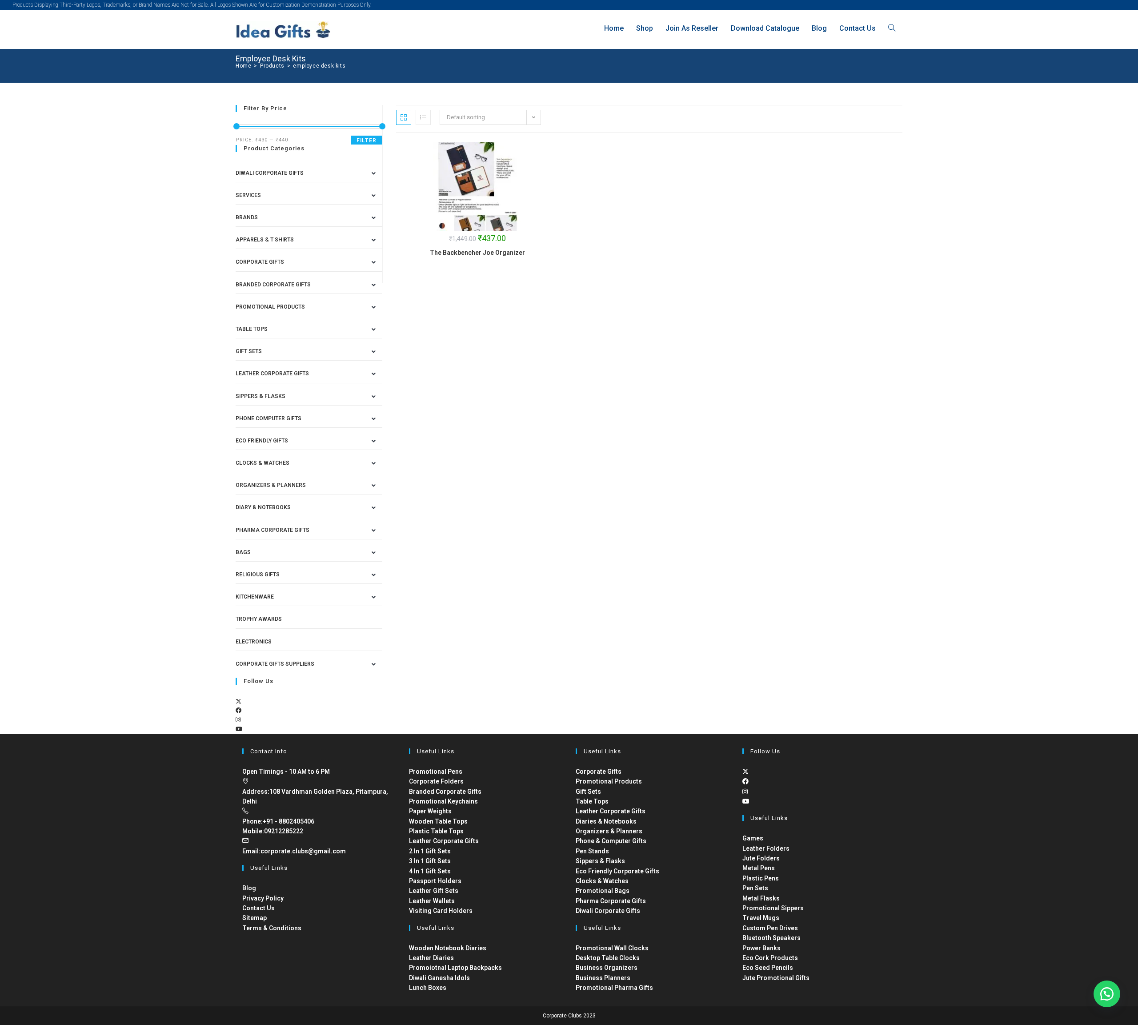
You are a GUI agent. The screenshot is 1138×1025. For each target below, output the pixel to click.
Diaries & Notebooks (606, 821)
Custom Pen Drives (770, 928)
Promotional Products (270, 307)
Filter (367, 140)
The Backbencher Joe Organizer (477, 252)
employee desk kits (319, 66)
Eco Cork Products (770, 957)
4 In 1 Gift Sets (430, 871)
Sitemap (254, 917)
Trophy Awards (259, 619)
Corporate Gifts (260, 262)
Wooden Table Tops (438, 821)
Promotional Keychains (443, 801)
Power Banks (761, 948)
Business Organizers (606, 967)
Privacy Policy (263, 898)
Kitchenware (255, 597)
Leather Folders (765, 848)
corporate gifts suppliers (275, 664)
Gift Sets (249, 351)
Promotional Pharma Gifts (614, 987)
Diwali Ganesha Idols (439, 977)
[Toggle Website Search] (892, 28)
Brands (247, 217)
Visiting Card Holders (441, 910)
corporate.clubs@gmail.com (303, 851)
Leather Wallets (432, 900)
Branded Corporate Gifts (445, 791)
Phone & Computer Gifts (611, 840)
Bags (243, 552)
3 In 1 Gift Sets (430, 860)
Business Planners (603, 977)
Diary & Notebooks (263, 507)
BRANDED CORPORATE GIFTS (273, 284)
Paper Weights (430, 811)
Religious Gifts (258, 574)
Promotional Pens (435, 771)
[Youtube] (239, 729)
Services (248, 195)
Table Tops (252, 329)
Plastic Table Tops (436, 831)
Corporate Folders (436, 781)
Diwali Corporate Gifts (270, 173)
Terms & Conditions (271, 928)
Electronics (254, 642)
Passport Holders (435, 880)
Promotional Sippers (773, 908)
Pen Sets (755, 888)
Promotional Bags (602, 890)
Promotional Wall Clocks (612, 948)
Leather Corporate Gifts (272, 373)
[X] (238, 701)
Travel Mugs (760, 917)
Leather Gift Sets (433, 890)
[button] (1107, 994)
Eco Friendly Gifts (262, 441)
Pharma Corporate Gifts (272, 530)
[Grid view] (403, 117)
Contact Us (258, 908)
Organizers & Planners (271, 485)
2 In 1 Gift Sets (430, 851)
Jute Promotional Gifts (775, 977)
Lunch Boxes (427, 987)
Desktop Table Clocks (608, 957)
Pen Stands (592, 851)
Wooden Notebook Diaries (447, 948)
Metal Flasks (761, 898)
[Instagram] (238, 719)
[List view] (423, 117)
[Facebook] (238, 710)
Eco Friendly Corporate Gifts (617, 871)
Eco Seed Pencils (767, 967)
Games (752, 838)
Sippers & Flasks (260, 396)
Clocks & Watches (262, 463)
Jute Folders (761, 858)
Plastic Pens (760, 878)
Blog (249, 888)
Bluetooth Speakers (771, 937)
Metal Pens (758, 868)
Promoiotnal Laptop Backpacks (455, 967)
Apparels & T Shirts (265, 240)
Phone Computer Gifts (268, 418)
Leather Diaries (431, 957)
